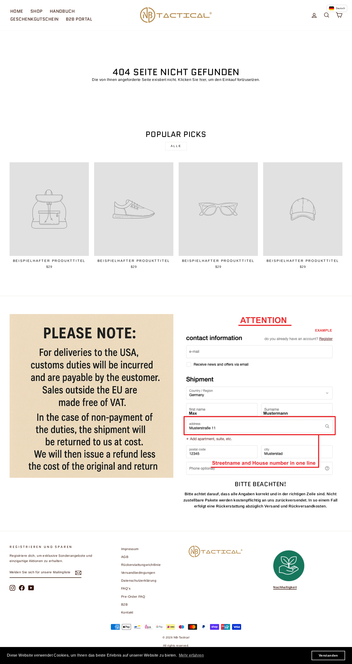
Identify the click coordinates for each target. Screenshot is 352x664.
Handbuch (62, 11)
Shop (36, 11)
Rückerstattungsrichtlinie (141, 565)
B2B (124, 604)
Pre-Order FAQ (133, 596)
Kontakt (127, 612)
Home (16, 11)
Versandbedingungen (138, 572)
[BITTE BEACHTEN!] (260, 395)
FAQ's (126, 588)
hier (202, 80)
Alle (176, 146)
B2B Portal (79, 19)
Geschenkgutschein (34, 19)
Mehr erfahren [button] (191, 655)
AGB (124, 557)
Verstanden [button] (328, 655)
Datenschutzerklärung (138, 580)
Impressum (130, 549)
